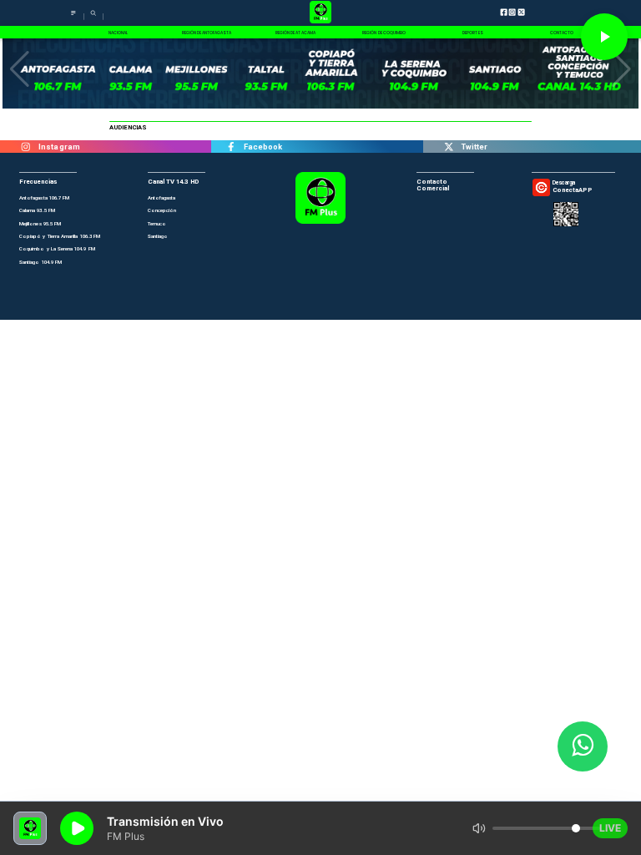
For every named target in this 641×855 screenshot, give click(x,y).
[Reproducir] (604, 36)
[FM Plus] (73, 17)
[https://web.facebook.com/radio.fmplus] (230, 146)
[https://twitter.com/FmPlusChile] (449, 146)
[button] (19, 69)
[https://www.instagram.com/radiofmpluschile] (26, 146)
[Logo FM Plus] (321, 13)
